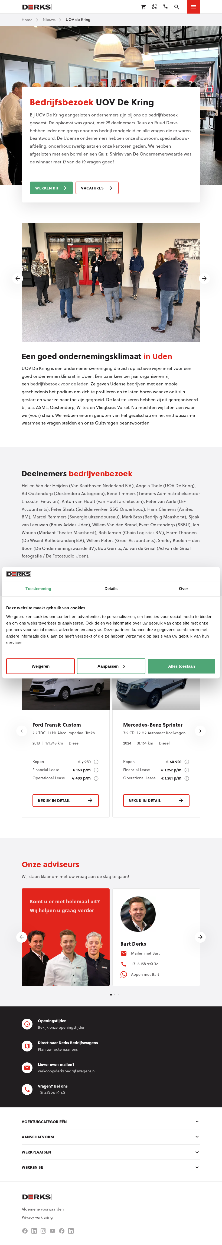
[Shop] (143, 7)
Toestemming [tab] (38, 588)
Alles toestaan (181, 666)
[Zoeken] (177, 7)
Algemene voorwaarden (43, 1209)
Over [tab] (183, 588)
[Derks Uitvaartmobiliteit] (61, 1231)
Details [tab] (111, 588)
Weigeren (41, 666)
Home (27, 20)
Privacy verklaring (37, 1217)
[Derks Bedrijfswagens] (36, 7)
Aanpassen (108, 666)
